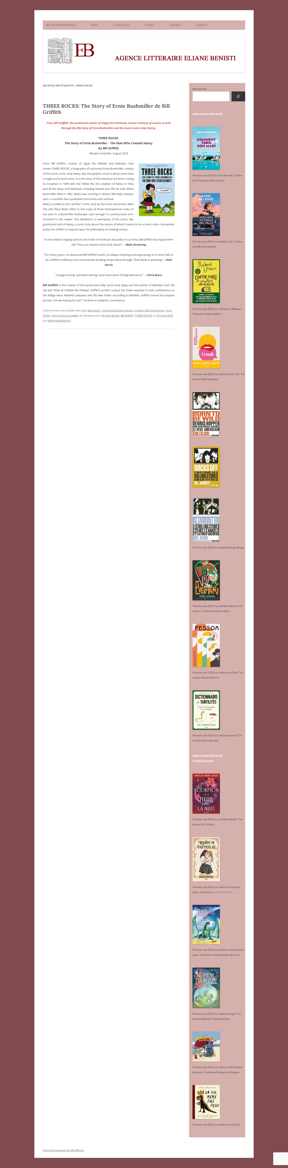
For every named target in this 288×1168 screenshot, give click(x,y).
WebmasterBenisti (59, 320)
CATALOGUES (121, 25)
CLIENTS (149, 25)
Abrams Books (110, 315)
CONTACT (202, 25)
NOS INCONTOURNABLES (61, 25)
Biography (93, 310)
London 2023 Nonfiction (149, 310)
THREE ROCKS (143, 315)
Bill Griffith (127, 315)
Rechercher (199, 89)
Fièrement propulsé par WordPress (63, 1150)
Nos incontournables (65, 315)
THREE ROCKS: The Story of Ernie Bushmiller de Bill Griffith (106, 109)
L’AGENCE (175, 25)
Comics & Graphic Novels (117, 310)
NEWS (94, 25)
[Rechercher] (238, 96)
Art (84, 310)
